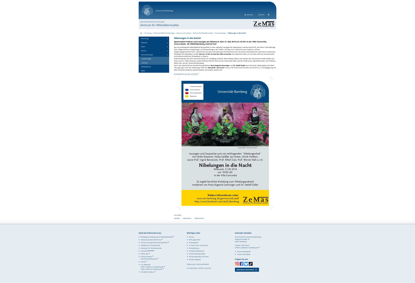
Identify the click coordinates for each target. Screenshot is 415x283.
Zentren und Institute (184, 33)
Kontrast (249, 15)
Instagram (237, 264)
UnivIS (143, 262)
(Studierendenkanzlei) (149, 259)
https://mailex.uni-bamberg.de (152, 267)
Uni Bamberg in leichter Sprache (199, 268)
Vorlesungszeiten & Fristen (199, 257)
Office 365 (144, 254)
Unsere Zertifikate (243, 254)
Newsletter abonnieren (245, 270)
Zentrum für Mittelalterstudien (159, 25)
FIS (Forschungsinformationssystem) (154, 243)
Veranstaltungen (220, 33)
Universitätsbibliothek (197, 254)
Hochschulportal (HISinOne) (151, 240)
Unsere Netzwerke (244, 251)
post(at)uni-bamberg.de (249, 248)
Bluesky (246, 264)
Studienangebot (195, 259)
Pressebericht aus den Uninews (185, 74)
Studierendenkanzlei (196, 251)
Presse (191, 237)
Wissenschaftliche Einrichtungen (152, 22)
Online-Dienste (146, 257)
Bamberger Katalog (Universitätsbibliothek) (156, 237)
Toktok (251, 264)
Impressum (187, 218)
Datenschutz (199, 218)
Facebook (241, 264)
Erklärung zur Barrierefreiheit (198, 264)
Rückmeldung (194, 248)
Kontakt (177, 218)
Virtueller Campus (147, 272)
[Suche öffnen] (268, 14)
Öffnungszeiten (194, 240)
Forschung (148, 33)
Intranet (144, 251)
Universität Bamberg (149, 17)
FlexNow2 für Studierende (150, 245)
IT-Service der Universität (198, 245)
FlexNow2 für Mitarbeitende (151, 248)
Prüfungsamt (194, 243)
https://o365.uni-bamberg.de (151, 269)
